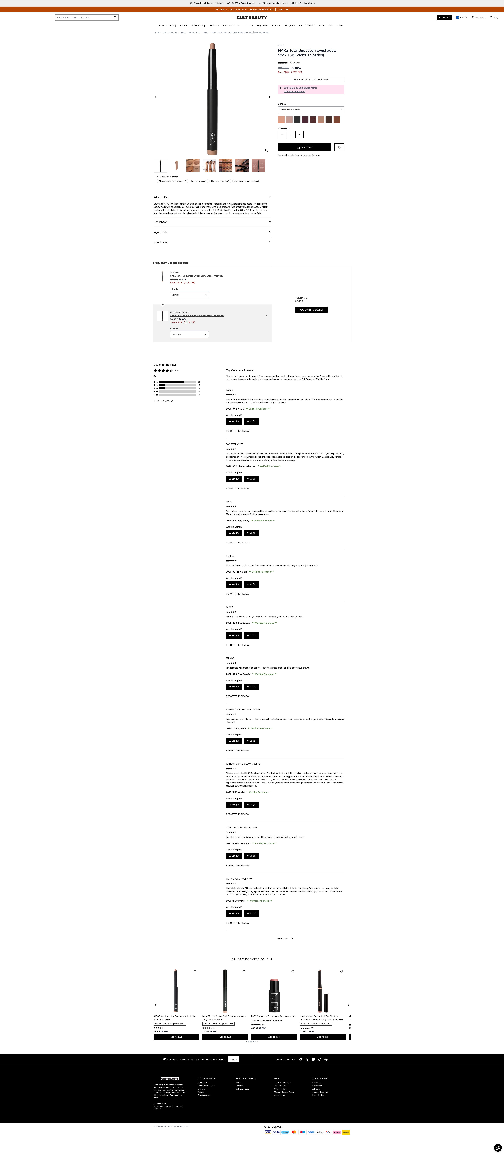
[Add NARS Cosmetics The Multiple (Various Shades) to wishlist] (293, 971)
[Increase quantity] (299, 134)
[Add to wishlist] (339, 147)
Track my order (204, 1095)
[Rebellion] (328, 119)
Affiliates (316, 1089)
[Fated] (305, 119)
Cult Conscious (242, 1089)
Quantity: (283, 128)
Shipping (201, 1089)
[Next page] (292, 938)
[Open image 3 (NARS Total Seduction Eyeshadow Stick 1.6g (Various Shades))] (193, 165)
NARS (182, 32)
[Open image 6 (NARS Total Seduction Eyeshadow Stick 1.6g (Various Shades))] (242, 165)
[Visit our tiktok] (319, 1059)
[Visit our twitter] (307, 1059)
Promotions (317, 1086)
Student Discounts (320, 1092)
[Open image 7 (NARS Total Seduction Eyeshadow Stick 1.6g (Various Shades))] (258, 165)
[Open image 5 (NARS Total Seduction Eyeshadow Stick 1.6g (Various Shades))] (225, 165)
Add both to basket (311, 309)
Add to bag (176, 1037)
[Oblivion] (321, 119)
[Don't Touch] (289, 119)
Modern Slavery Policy (284, 1092)
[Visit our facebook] (301, 1059)
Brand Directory (170, 32)
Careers (239, 1086)
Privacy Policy (280, 1086)
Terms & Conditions (282, 1082)
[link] (478, 17)
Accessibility (279, 1095)
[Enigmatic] (297, 119)
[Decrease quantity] (282, 134)
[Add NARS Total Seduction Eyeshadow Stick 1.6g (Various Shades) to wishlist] (195, 971)
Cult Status (317, 1082)
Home (156, 32)
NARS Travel (194, 32)
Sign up (233, 1059)
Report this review (237, 431)
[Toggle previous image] (156, 97)
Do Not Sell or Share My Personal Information (168, 1107)
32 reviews (295, 62)
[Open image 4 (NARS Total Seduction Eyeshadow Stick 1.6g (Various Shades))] (209, 165)
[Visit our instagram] (313, 1059)
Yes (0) (235, 421)
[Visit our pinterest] (326, 1059)
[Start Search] (115, 17)
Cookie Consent (161, 1103)
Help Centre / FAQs (206, 1086)
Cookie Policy (280, 1089)
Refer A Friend (318, 1095)
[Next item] (348, 1005)
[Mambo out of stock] (313, 119)
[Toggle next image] (269, 97)
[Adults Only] (281, 119)
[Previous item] (156, 1005)
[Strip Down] (336, 119)
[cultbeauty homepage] (251, 17)
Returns (201, 1092)
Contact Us (202, 1082)
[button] (498, 1147)
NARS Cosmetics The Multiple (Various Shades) (274, 1016)
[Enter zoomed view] (266, 150)
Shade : (282, 104)
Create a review (163, 401)
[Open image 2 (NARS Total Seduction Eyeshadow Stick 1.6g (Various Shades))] (176, 165)
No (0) (253, 421)
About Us (240, 1082)
